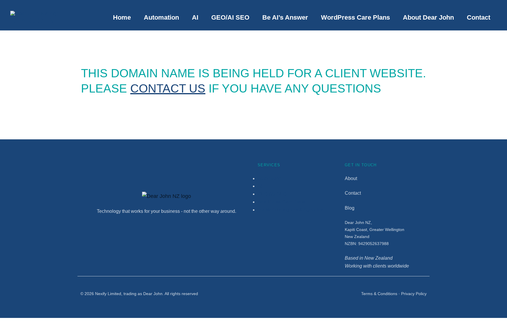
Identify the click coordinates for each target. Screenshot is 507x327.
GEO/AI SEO (230, 17)
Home (122, 17)
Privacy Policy (414, 293)
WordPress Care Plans (355, 17)
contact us (167, 88)
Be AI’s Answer (285, 17)
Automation (161, 17)
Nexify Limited (108, 293)
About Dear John (428, 17)
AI (195, 17)
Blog (349, 208)
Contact (478, 17)
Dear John (32, 20)
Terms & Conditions (379, 293)
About (351, 178)
